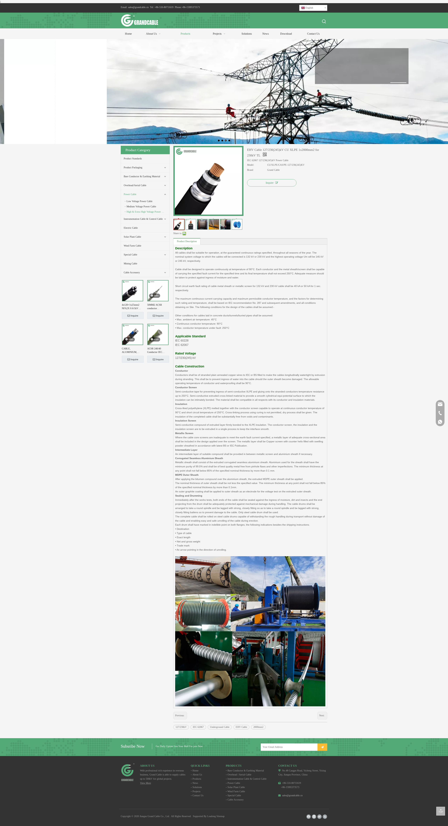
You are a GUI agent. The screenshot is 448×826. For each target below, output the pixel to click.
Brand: (250, 170)
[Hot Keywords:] (324, 22)
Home (195, 770)
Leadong (211, 816)
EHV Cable (241, 727)
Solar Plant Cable (132, 237)
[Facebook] (308, 816)
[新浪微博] (319, 816)
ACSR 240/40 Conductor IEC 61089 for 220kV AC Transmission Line (157, 350)
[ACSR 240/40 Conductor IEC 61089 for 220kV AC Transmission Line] (158, 334)
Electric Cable (131, 228)
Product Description (187, 241)
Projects (196, 791)
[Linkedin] (314, 816)
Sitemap (220, 816)
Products (196, 779)
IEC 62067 (198, 727)
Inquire (134, 315)
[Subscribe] (322, 747)
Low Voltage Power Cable (139, 201)
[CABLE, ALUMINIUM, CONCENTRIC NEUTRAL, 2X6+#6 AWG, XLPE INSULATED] (132, 334)
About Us (197, 774)
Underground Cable (219, 727)
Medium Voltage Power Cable (141, 206)
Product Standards (133, 158)
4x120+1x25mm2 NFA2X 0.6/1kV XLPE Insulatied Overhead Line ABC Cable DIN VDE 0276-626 (132, 307)
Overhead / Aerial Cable (239, 774)
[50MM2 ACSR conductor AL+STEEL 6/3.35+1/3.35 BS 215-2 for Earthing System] (158, 290)
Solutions (197, 787)
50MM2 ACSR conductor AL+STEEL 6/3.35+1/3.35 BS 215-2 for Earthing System (156, 307)
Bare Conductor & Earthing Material (142, 176)
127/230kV (181, 727)
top (440, 811)
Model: (250, 165)
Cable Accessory (132, 272)
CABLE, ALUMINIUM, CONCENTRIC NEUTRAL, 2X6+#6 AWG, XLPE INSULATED (132, 350)
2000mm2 (258, 727)
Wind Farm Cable (132, 245)
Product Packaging (133, 167)
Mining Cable (130, 263)
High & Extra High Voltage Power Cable (147, 211)
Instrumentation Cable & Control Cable (143, 219)
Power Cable (130, 194)
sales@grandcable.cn (138, 7)
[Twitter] (325, 816)
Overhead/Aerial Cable (135, 185)
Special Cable (130, 254)
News (195, 783)
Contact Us (197, 795)
